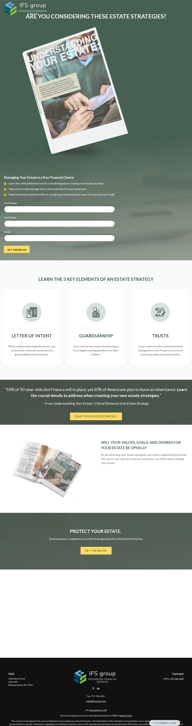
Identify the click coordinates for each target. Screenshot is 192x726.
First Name (10, 203)
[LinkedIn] (98, 688)
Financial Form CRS (98, 710)
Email (7, 231)
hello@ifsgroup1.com (96, 701)
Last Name (10, 217)
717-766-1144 (177, 678)
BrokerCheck (126, 715)
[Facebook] (93, 688)
